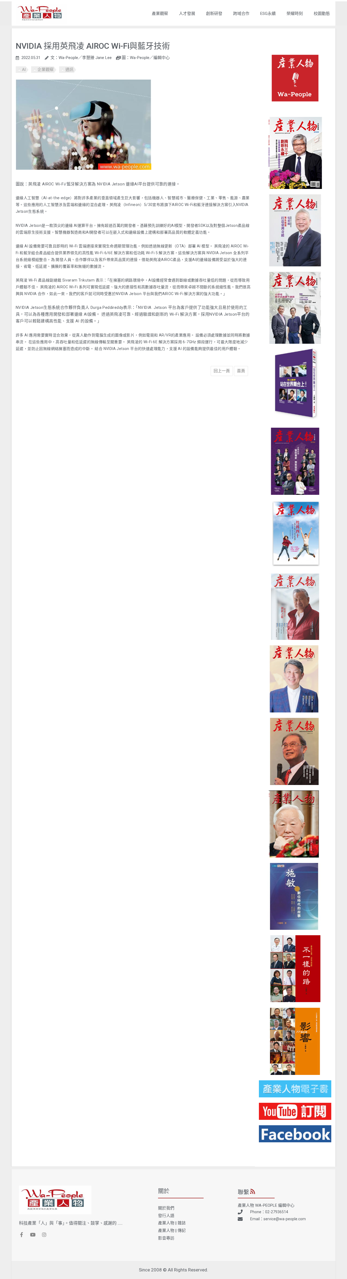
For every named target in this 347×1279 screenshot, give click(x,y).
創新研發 (214, 13)
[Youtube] (32, 1234)
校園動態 (322, 13)
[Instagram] (44, 1234)
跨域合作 (241, 13)
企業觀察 (45, 69)
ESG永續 (268, 13)
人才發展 (187, 13)
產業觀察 (160, 13)
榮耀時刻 (295, 13)
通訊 (69, 69)
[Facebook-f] (21, 1234)
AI (24, 69)
